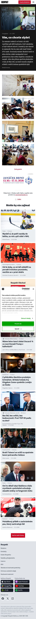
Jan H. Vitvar (5, 350)
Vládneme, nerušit (14, 413)
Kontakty (3, 551)
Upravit (17, 329)
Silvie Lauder (5, 458)
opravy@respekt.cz (21, 195)
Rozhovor (5, 519)
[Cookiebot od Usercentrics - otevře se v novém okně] (22, 289)
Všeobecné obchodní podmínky (10, 568)
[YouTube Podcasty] (22, 586)
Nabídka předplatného (8, 558)
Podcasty (7, 339)
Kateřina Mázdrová (7, 527)
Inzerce (3, 561)
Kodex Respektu (6, 555)
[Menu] (33, 2)
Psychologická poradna (8, 264)
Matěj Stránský (6, 67)
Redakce (3, 548)
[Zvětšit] (18, 18)
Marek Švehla (6, 239)
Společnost (5, 374)
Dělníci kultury (13, 339)
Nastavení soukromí (7, 574)
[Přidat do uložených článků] (32, 226)
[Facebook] (3, 600)
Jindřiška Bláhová (13, 350)
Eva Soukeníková (6, 423)
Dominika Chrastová (7, 275)
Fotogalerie (5, 33)
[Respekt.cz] (4, 2)
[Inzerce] (18, 180)
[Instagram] (12, 600)
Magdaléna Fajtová (7, 388)
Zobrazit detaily (26, 318)
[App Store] (7, 581)
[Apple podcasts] (22, 581)
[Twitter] (8, 600)
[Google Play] (7, 586)
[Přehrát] (28, 226)
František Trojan (16, 423)
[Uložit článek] (23, 27)
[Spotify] (22, 590)
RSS (2, 564)
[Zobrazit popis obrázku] (28, 27)
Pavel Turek (22, 350)
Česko (4, 231)
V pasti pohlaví (6, 450)
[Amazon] (7, 590)
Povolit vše (18, 323)
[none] (32, 27)
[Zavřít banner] (33, 289)
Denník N (16, 275)
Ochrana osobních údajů (8, 571)
